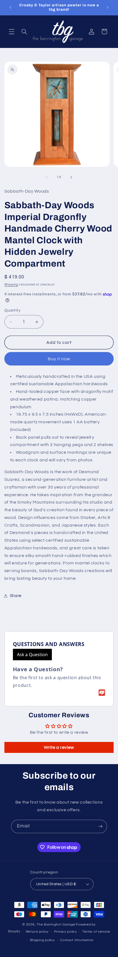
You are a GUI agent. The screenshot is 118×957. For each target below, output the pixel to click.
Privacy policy (65, 931)
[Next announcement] (108, 7)
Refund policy (37, 931)
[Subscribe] (100, 826)
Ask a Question (32, 655)
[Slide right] (71, 177)
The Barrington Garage (55, 924)
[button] (11, 31)
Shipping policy (42, 940)
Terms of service (96, 931)
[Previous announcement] (10, 7)
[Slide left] (47, 177)
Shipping (11, 284)
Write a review (59, 747)
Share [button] (15, 596)
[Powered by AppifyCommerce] (102, 692)
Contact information (77, 940)
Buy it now (59, 359)
